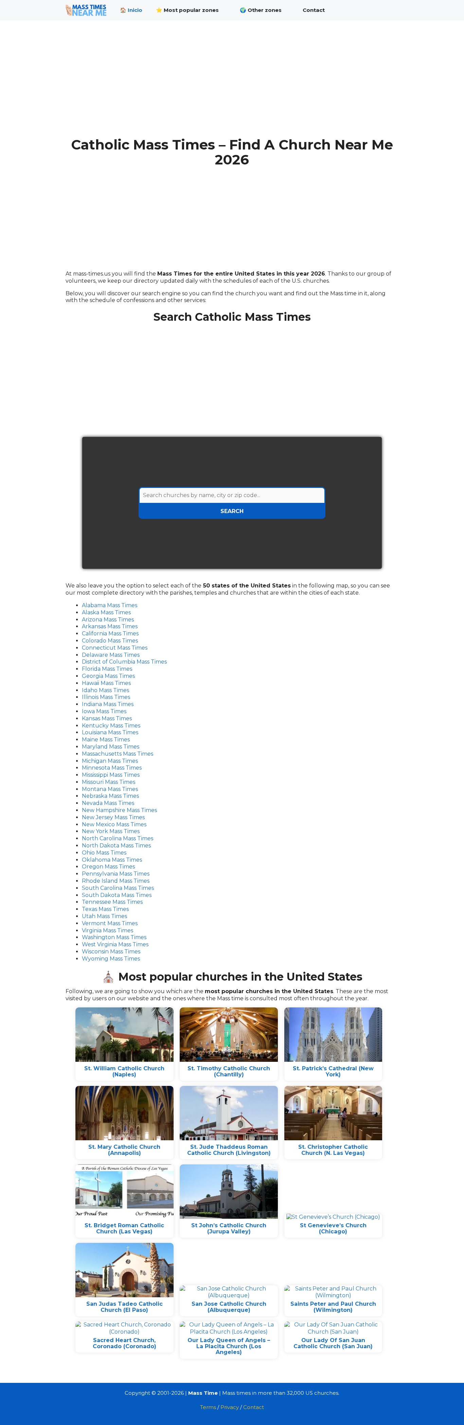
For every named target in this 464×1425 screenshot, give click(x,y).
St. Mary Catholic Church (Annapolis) (124, 1150)
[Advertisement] (232, 84)
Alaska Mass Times (106, 612)
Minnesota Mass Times (112, 767)
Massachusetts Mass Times (117, 754)
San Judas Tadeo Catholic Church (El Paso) (124, 1307)
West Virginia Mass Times (115, 944)
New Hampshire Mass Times (119, 810)
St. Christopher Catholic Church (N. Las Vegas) (333, 1150)
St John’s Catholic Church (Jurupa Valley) (228, 1228)
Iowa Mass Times (104, 711)
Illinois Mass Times (106, 697)
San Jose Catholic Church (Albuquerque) (229, 1307)
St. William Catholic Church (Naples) (124, 1071)
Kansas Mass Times (107, 718)
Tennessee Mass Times (112, 902)
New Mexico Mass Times (114, 824)
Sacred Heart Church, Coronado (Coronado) (124, 1343)
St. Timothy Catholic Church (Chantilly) (229, 1071)
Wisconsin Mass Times (111, 951)
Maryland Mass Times (110, 746)
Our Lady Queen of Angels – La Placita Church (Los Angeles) (229, 1346)
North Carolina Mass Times (117, 838)
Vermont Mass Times (110, 923)
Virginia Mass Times (107, 930)
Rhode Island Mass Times (115, 881)
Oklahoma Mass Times (112, 860)
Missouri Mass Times (108, 782)
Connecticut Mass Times (114, 648)
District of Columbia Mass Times (124, 661)
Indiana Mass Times (107, 704)
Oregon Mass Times (108, 866)
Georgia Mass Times (108, 676)
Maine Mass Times (106, 739)
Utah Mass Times (104, 916)
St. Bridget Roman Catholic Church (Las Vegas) (124, 1228)
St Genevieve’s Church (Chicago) (333, 1228)
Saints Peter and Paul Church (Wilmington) (333, 1307)
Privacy (229, 1407)
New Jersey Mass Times (113, 817)
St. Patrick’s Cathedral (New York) (333, 1071)
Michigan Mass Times (110, 761)
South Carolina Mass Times (118, 888)
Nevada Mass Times (108, 803)
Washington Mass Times (114, 937)
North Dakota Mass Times (116, 845)
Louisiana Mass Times (110, 732)
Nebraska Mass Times (110, 796)
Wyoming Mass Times (111, 958)
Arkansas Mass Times (110, 626)
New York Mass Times (111, 831)
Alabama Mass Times (109, 605)
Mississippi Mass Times (111, 775)
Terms (208, 1407)
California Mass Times (110, 633)
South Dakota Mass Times (116, 895)
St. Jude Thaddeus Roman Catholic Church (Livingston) (229, 1150)
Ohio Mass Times (104, 852)
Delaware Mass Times (111, 655)
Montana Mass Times (110, 789)
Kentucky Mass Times (111, 725)
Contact (314, 10)
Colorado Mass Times (110, 640)
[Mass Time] (88, 10)
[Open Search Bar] (388, 10)
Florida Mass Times (107, 669)
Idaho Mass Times (105, 690)
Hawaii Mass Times (106, 683)
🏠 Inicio (131, 10)
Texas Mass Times (105, 909)
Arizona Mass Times (108, 619)
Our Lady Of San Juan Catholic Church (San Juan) (333, 1343)
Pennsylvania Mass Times (115, 873)
